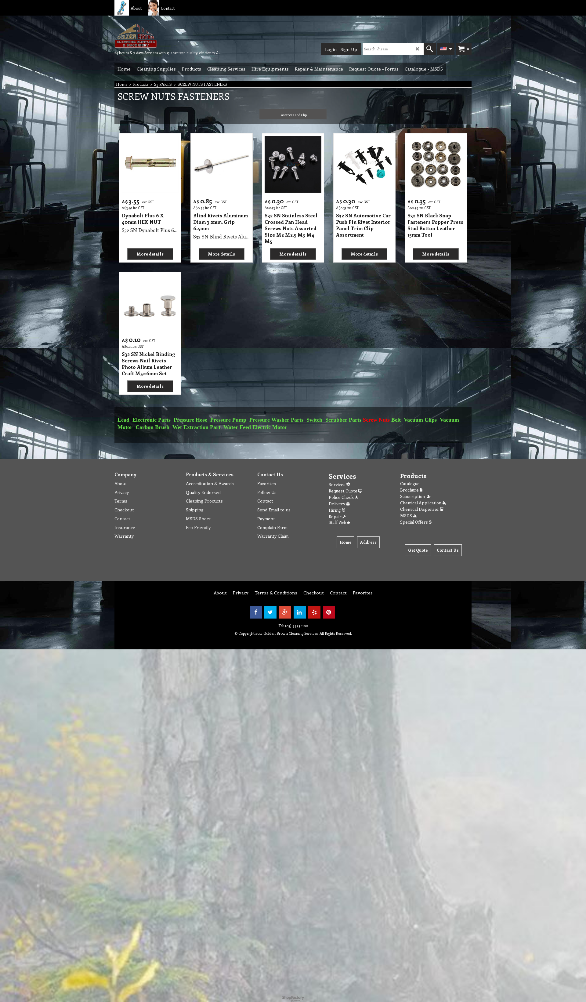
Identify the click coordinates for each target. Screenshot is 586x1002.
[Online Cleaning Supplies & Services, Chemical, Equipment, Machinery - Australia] (160, 35)
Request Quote (343, 491)
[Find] (430, 49)
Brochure (410, 490)
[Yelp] (314, 612)
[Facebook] (256, 612)
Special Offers (414, 522)
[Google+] (285, 612)
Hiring (335, 510)
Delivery (337, 503)
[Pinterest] (329, 612)
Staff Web (338, 522)
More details (150, 254)
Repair (335, 516)
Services (337, 484)
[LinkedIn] (300, 612)
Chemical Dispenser (420, 509)
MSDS (406, 515)
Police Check (342, 497)
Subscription (413, 496)
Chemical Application (421, 503)
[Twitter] (270, 612)
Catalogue (410, 483)
